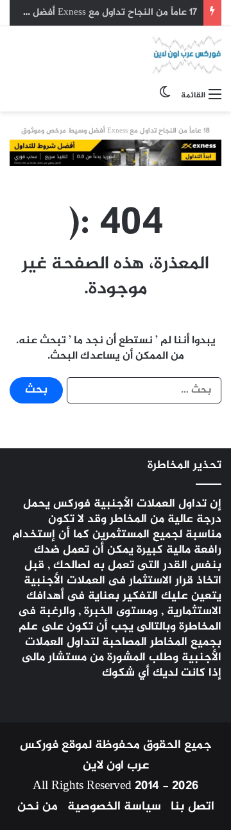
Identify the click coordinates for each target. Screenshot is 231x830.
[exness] (115, 156)
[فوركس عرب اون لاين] (187, 54)
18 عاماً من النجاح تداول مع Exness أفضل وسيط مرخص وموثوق (115, 131)
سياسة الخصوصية (114, 807)
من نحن (37, 807)
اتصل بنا (192, 807)
